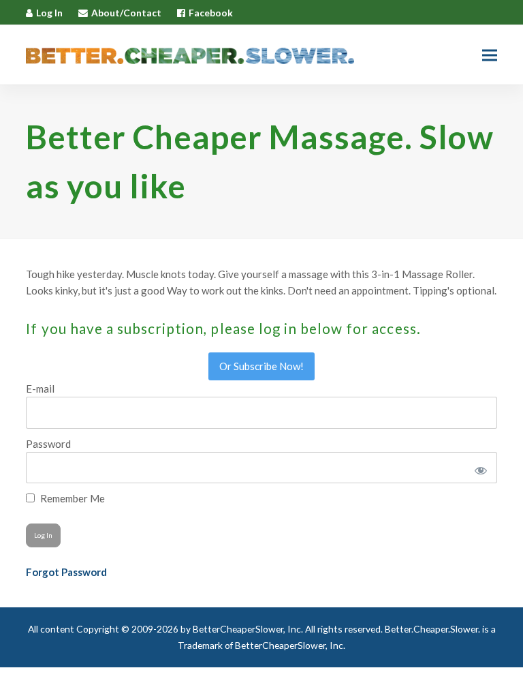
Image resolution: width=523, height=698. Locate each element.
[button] (489, 55)
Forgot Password (66, 572)
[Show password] (478, 467)
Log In (49, 12)
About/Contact (126, 12)
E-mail (40, 388)
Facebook (211, 12)
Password (48, 444)
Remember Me (71, 498)
